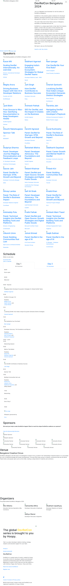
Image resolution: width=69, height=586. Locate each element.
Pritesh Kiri (7, 381)
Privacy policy (16, 579)
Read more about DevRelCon (10, 566)
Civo (5, 417)
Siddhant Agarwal (8, 291)
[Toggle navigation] (66, 2)
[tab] (18, 265)
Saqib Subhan (7, 303)
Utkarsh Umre (7, 383)
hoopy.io (5, 548)
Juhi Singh (6, 366)
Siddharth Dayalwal (9, 337)
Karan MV (6, 353)
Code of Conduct (7, 579)
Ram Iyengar (7, 324)
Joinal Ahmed (7, 304)
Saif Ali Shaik (7, 335)
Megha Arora (7, 301)
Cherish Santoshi (8, 314)
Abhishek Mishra (8, 333)
